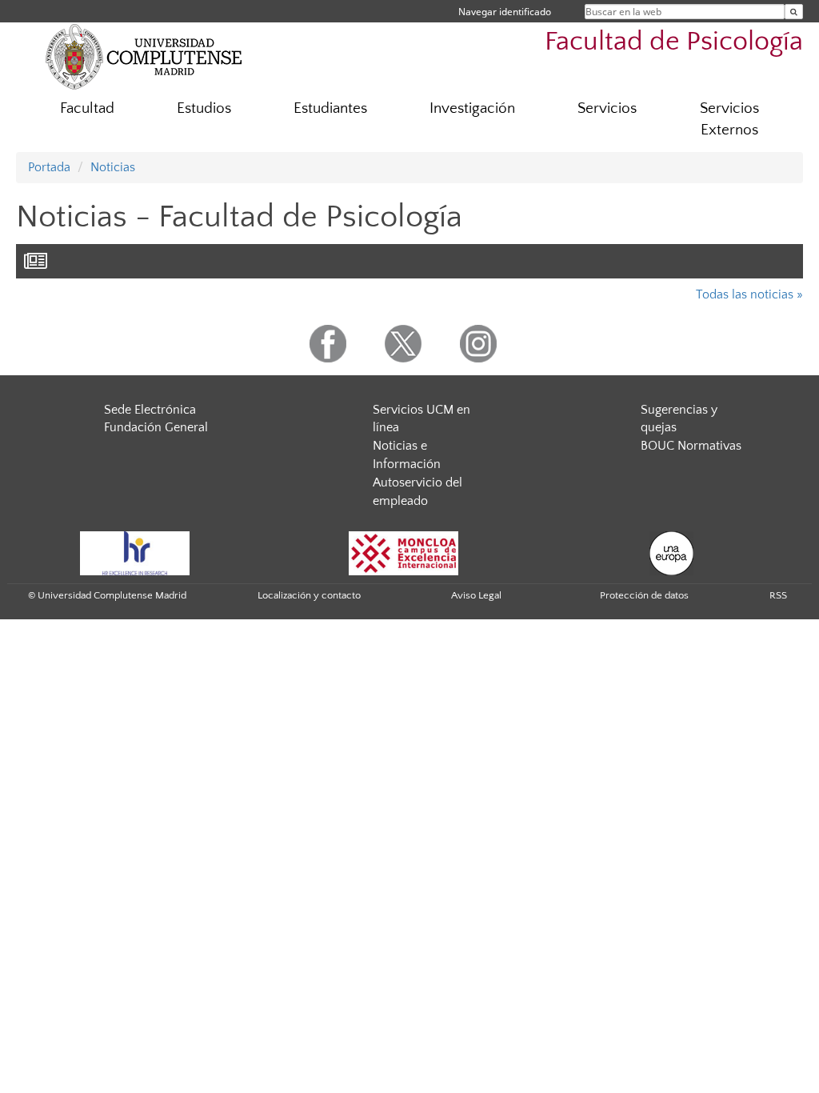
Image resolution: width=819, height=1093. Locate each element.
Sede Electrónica (150, 409)
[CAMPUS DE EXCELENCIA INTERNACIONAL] (404, 552)
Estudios (204, 108)
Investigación (472, 108)
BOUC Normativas (691, 445)
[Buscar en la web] (794, 11)
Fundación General (156, 427)
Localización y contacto (309, 595)
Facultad (87, 108)
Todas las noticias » (749, 294)
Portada (49, 167)
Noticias (112, 167)
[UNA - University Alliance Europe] (671, 552)
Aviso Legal (476, 595)
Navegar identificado (504, 11)
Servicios (607, 108)
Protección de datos (644, 595)
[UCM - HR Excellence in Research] (135, 552)
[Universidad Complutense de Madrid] (144, 56)
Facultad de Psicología (674, 42)
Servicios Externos (729, 119)
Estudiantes (330, 108)
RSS (778, 595)
